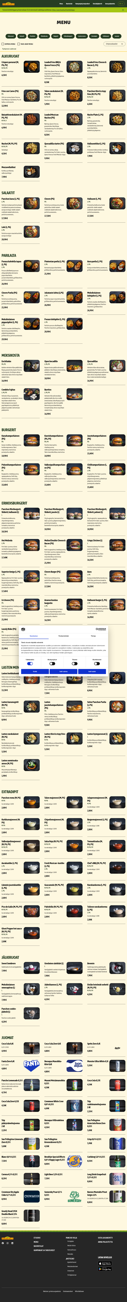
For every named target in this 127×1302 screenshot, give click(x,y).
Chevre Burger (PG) (52, 571)
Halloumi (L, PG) (94, 198)
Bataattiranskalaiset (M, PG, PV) (12, 116)
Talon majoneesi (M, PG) (54, 797)
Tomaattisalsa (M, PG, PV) (94, 843)
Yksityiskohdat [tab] (63, 636)
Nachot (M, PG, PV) (9, 143)
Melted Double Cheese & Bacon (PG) (54, 542)
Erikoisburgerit (68, 36)
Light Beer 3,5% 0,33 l (53, 1174)
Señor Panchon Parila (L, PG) (96, 703)
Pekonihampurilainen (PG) (11, 466)
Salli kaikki (92, 671)
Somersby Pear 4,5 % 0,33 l (53, 1193)
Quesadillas (92, 361)
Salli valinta (63, 671)
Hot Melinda (7, 540)
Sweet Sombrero (9, 963)
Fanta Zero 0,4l (8, 1061)
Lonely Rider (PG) (9, 629)
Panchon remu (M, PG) (11, 797)
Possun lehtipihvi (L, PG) (54, 319)
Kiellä (35, 671)
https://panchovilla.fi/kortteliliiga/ (63, 10)
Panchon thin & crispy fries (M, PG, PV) (96, 92)
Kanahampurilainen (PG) (10, 437)
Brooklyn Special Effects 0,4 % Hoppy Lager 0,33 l (54, 1158)
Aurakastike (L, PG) (10, 863)
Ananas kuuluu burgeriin (51, 601)
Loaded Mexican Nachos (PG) (51, 116)
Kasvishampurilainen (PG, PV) (53, 437)
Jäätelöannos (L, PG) (53, 984)
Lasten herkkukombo (11, 673)
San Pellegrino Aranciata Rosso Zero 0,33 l (96, 1123)
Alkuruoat (11, 36)
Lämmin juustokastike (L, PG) (11, 886)
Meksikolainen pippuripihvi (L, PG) (10, 321)
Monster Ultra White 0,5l (97, 1061)
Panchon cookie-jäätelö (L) (9, 1010)
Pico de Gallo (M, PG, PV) (12, 906)
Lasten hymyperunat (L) (97, 734)
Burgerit (56, 36)
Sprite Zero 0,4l (93, 1043)
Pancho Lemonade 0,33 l (12, 1080)
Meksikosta (44, 36)
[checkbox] (9, 44)
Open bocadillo (51, 361)
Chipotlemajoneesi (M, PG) (54, 821)
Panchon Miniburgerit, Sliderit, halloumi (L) (11, 510)
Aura (89, 571)
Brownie (90, 963)
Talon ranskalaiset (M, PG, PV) (53, 92)
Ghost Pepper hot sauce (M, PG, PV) (12, 930)
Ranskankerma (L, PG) (96, 885)
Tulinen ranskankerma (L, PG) (97, 908)
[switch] (52, 663)
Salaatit (22, 36)
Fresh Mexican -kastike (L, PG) (54, 864)
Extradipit (94, 36)
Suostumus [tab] (34, 636)
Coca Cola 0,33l (93, 1080)
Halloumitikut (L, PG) (96, 143)
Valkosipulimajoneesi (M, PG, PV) (11, 843)
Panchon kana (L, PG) (11, 198)
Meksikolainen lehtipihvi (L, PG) (94, 294)
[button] (114, 44)
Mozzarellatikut (8, 167)
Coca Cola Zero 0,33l (10, 1101)
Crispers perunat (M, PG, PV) (10, 63)
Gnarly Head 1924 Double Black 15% (9, 1212)
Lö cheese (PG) (8, 600)
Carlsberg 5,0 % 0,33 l (96, 1156)
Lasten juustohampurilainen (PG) (53, 705)
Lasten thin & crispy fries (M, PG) (54, 735)
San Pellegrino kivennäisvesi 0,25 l (52, 1140)
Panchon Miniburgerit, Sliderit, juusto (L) (54, 510)
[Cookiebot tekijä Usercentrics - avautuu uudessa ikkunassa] (97, 629)
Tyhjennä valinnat (9, 49)
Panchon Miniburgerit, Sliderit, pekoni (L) (97, 510)
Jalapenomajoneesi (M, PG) (97, 799)
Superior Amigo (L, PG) (11, 571)
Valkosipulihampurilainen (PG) (54, 466)
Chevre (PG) (49, 198)
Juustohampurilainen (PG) (96, 437)
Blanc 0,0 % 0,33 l (9, 1156)
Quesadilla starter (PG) (54, 143)
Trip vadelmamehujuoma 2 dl (96, 1104)
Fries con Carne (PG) (10, 91)
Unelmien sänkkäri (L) (54, 963)
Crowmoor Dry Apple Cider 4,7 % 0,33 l (10, 1193)
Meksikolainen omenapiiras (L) (8, 986)
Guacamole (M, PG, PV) (54, 885)
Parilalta (32, 36)
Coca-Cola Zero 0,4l (52, 1043)
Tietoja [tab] (93, 636)
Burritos (47, 389)
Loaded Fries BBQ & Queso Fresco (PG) (52, 63)
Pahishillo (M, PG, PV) (53, 906)
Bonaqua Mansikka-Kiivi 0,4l (53, 1063)
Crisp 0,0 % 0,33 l (94, 1139)
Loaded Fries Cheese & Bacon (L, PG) (96, 63)
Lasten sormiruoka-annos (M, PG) (10, 762)
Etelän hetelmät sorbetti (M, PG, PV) (97, 986)
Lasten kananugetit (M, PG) (10, 703)
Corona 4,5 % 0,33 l (9, 1174)
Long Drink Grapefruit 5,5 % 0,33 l (96, 1176)
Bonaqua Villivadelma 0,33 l (54, 1122)
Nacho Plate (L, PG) (95, 114)
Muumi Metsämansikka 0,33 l (54, 1082)
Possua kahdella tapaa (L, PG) (11, 263)
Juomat (117, 36)
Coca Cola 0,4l (7, 1043)
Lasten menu (82, 36)
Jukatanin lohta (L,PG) (54, 292)
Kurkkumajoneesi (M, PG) (11, 821)
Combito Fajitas (8, 389)
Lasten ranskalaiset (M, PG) (10, 735)
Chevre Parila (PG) (9, 292)
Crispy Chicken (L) (94, 540)
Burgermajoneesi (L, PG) (97, 819)
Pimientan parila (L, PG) (54, 261)
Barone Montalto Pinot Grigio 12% (97, 1193)
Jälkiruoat (106, 36)
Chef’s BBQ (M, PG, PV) (96, 863)
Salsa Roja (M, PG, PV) (53, 841)
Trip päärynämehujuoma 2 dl (11, 1123)
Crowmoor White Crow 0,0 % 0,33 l (53, 1103)
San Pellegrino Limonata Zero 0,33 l (12, 1140)
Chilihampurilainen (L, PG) (97, 466)
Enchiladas (6, 361)
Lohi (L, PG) (6, 227)
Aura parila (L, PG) (94, 261)
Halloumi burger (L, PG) (97, 600)
